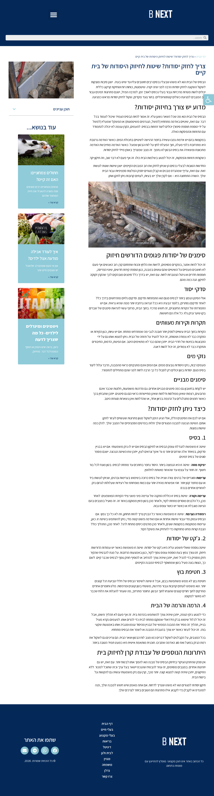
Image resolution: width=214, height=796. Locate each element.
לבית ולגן (107, 753)
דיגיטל (107, 747)
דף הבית (201, 56)
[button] (53, 14)
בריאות (107, 741)
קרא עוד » (53, 202)
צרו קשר (107, 776)
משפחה (107, 764)
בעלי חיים (107, 729)
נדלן (107, 770)
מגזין (107, 759)
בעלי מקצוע (107, 735)
